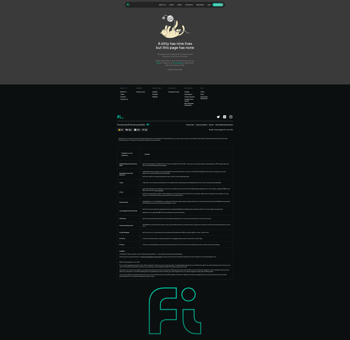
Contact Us (124, 99)
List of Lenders (159, 190)
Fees (202, 94)
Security (211, 124)
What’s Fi (123, 92)
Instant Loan (140, 92)
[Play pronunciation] (147, 124)
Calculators (188, 94)
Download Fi (218, 4)
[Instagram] (231, 117)
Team (122, 94)
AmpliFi (155, 92)
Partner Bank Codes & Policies (224, 124)
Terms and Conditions (147, 257)
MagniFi (155, 97)
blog (159, 63)
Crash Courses (189, 97)
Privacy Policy (190, 124)
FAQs (202, 92)
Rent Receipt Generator (189, 104)
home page (178, 63)
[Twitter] (218, 117)
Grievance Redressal (204, 97)
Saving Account (173, 92)
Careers (123, 97)
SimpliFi (155, 94)
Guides (186, 92)
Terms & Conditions (201, 124)
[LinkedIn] (224, 117)
